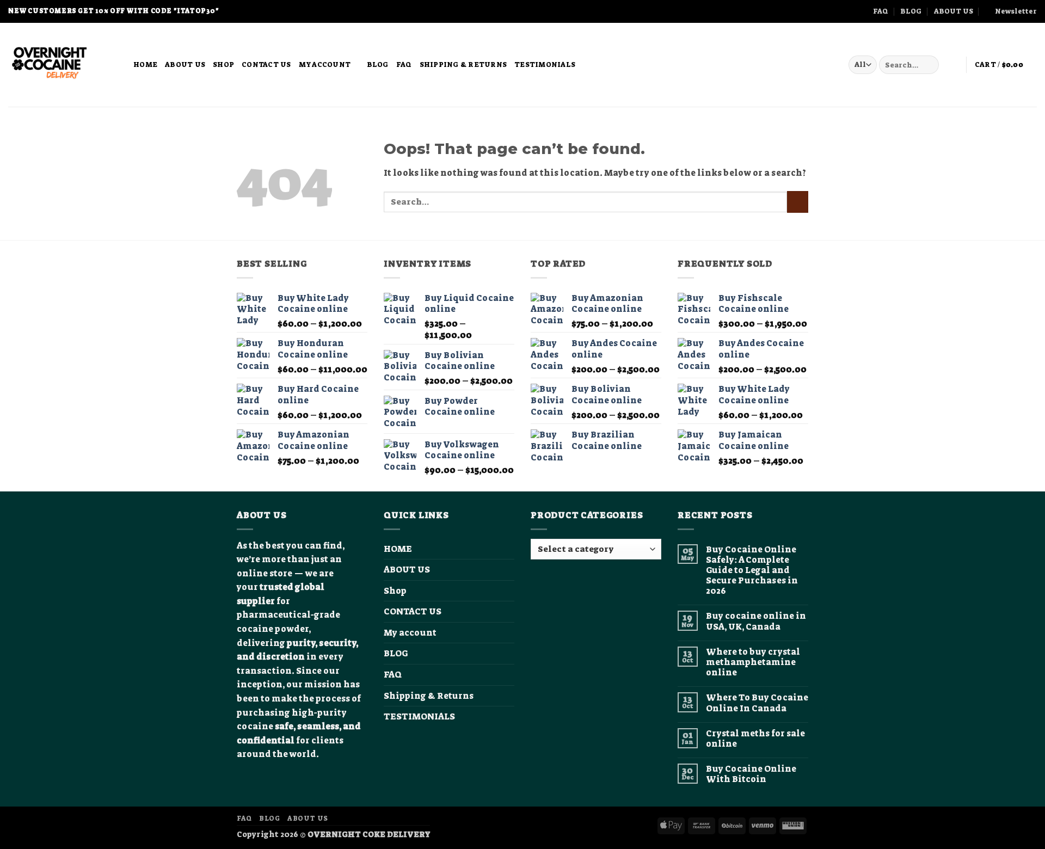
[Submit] (929, 65)
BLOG (910, 11)
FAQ (880, 11)
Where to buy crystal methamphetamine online (753, 662)
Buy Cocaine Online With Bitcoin (751, 774)
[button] (1011, 11)
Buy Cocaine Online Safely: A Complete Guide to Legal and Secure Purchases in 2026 (752, 570)
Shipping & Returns (463, 64)
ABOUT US (953, 11)
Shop (223, 64)
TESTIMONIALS (544, 64)
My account (325, 64)
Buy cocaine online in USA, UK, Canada (756, 621)
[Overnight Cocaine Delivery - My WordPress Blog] (62, 65)
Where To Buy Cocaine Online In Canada (757, 702)
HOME (145, 64)
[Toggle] (507, 632)
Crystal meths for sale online (755, 738)
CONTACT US (266, 64)
